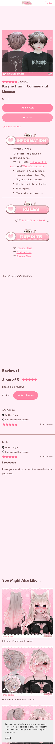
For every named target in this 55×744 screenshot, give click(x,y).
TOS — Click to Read (33, 220)
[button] (5, 56)
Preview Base (23, 252)
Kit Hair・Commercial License (17, 641)
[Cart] (51, 2)
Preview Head (24, 247)
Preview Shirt (23, 256)
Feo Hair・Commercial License (18, 699)
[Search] (46, 2)
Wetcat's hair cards (33, 166)
